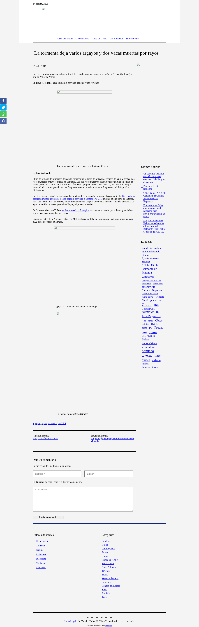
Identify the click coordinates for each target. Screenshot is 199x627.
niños (150, 320)
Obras (159, 320)
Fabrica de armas (150, 293)
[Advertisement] (156, 115)
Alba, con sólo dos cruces (45, 438)
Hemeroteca (42, 541)
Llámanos (41, 567)
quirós (153, 332)
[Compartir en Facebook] (3, 101)
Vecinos (145, 363)
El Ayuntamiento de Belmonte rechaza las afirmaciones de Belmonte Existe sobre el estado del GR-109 (154, 226)
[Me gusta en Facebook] (3, 121)
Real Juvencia (148, 336)
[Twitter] (151, 4)
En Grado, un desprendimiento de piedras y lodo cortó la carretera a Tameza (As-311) (84, 197)
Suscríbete (41, 558)
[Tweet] (3, 107)
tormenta (52, 423)
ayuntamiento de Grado (151, 253)
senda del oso (148, 347)
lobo (144, 320)
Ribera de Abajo (110, 559)
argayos (36, 423)
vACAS (62, 423)
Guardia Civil (148, 308)
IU (157, 312)
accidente (147, 248)
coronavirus (148, 286)
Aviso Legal (70, 621)
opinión (145, 324)
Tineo (157, 355)
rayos (44, 423)
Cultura (146, 290)
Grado (147, 304)
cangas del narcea (151, 280)
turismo (156, 360)
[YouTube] (155, 4)
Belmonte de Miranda (149, 270)
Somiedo (148, 351)
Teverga (106, 571)
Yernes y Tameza (150, 367)
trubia (146, 360)
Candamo (148, 276)
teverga (147, 355)
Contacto (40, 563)
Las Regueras (151, 316)
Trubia (105, 574)
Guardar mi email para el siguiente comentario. (59, 482)
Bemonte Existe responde (151, 187)
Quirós (105, 556)
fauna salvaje (148, 296)
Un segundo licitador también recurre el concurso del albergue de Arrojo (154, 177)
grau (156, 305)
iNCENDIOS (148, 312)
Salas (145, 339)
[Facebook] (142, 4)
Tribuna (40, 550)
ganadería (155, 300)
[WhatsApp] (164, 4)
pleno (144, 327)
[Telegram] (159, 4)
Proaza (158, 327)
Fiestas (160, 296)
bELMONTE (150, 265)
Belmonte (106, 582)
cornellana (158, 283)
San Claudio (108, 563)
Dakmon (108, 626)
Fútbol (145, 300)
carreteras (146, 283)
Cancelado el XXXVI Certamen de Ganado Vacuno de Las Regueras (154, 197)
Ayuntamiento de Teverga (150, 260)
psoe (144, 332)
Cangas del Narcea (111, 585)
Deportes (157, 290)
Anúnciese (41, 554)
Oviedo (154, 324)
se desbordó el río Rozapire (75, 210)
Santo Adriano (109, 567)
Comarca (40, 545)
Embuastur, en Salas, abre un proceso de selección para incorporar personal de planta (154, 211)
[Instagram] (146, 4)
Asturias (158, 248)
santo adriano (149, 343)
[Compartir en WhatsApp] (3, 114)
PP (151, 327)
